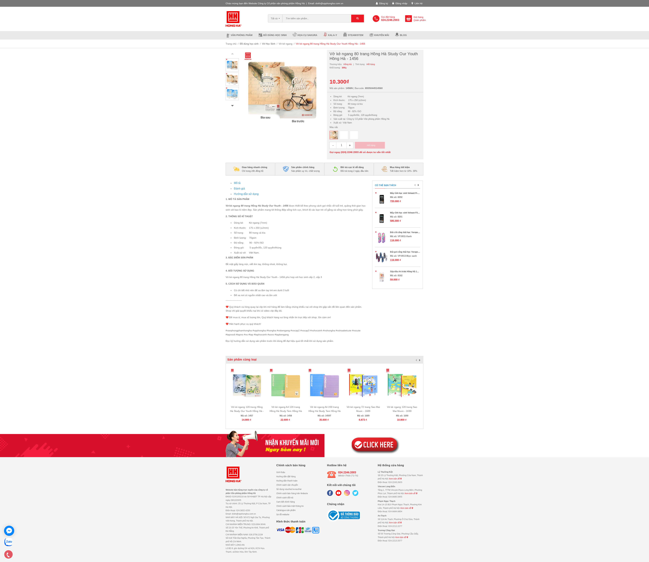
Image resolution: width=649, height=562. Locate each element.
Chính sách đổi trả (284, 497)
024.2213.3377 (395, 541)
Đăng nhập (401, 3)
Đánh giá (239, 188)
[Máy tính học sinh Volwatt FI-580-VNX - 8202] (381, 198)
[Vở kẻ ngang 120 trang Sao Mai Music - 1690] (402, 385)
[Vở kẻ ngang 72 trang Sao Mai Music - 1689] (363, 385)
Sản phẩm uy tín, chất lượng (305, 169)
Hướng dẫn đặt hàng (286, 476)
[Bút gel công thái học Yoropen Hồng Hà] (381, 257)
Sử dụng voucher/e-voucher (289, 489)
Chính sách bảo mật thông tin (290, 506)
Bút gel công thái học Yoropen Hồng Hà (409, 252)
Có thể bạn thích (385, 185)
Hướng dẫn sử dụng (246, 194)
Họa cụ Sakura (307, 35)
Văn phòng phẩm (242, 35)
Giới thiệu (280, 472)
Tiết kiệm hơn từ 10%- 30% (403, 169)
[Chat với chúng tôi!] (9, 531)
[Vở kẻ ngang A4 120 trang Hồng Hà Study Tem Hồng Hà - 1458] (286, 385)
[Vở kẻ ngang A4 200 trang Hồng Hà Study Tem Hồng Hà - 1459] (324, 385)
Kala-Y (332, 35)
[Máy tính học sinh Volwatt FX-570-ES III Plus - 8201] (381, 218)
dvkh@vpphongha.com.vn (329, 3)
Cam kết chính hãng (285, 502)
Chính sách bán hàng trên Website (292, 493)
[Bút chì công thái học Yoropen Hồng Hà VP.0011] (381, 238)
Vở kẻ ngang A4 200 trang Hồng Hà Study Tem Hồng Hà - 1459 (324, 411)
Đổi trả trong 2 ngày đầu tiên (354, 169)
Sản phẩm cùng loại (242, 359)
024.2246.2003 (347, 472)
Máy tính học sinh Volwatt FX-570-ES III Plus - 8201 (414, 213)
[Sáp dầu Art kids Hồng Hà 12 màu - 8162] (381, 277)
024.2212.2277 (395, 526)
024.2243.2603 (395, 482)
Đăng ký (383, 3)
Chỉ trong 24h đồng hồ (254, 169)
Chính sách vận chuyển (287, 485)
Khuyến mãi (381, 35)
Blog (403, 35)
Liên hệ (418, 3)
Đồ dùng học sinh (275, 35)
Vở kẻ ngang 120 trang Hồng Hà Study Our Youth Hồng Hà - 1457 (247, 411)
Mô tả (237, 183)
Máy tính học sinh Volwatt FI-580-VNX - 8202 (411, 193)
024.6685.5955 (395, 497)
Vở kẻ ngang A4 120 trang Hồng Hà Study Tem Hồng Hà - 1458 (286, 411)
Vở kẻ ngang (285, 43)
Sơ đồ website (282, 514)
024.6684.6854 (395, 511)
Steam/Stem (355, 35)
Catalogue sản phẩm (286, 510)
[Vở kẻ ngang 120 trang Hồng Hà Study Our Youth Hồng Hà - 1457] (247, 385)
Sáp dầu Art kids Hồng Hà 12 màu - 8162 (410, 271)
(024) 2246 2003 (350, 152)
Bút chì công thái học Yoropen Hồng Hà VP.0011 (413, 232)
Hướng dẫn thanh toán (286, 481)
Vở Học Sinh (268, 43)
